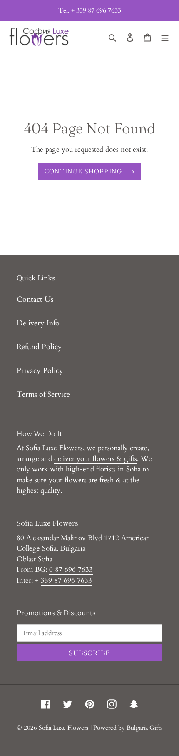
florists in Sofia (118, 469)
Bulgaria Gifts (144, 727)
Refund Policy (39, 347)
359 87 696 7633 (66, 580)
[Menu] (165, 37)
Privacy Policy (40, 370)
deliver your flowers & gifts (95, 458)
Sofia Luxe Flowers (63, 727)
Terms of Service (43, 394)
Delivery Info (38, 323)
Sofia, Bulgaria (63, 548)
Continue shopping (83, 171)
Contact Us (35, 299)
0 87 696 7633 (71, 569)
